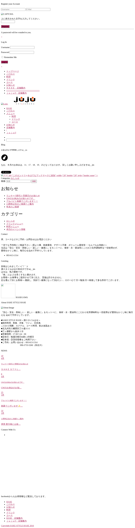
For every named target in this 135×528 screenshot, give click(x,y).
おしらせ (15, 178)
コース (9, 82)
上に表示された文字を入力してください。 (21, 19)
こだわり (10, 74)
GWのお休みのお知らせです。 (20, 198)
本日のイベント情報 (15, 229)
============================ (23, 90)
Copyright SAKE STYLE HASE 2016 (17, 526)
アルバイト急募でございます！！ (22, 201)
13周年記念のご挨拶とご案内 (20, 204)
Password (5, 52)
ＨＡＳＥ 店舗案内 (15, 88)
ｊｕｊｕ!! (11, 133)
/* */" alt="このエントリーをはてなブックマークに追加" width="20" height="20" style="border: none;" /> (50, 175)
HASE (9, 108)
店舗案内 (10, 127)
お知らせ (10, 85)
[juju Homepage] (24, 104)
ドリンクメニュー (14, 224)
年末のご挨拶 (12, 207)
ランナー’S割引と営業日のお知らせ (23, 196)
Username (5, 47)
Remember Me (10, 57)
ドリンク (10, 79)
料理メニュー (12, 226)
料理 (8, 77)
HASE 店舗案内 (14, 518)
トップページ (12, 71)
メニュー (10, 114)
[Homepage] (4, 104)
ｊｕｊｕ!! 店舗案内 (16, 93)
